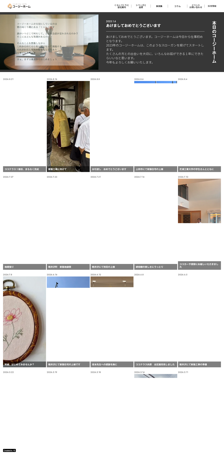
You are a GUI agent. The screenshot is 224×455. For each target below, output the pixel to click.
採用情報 (212, 5)
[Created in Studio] (9, 450)
